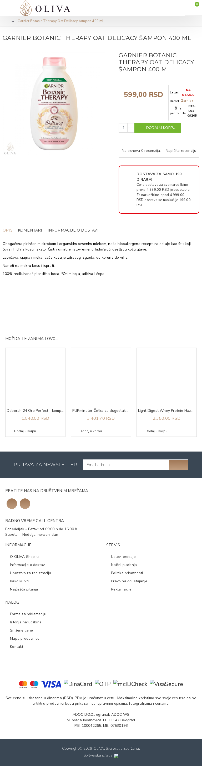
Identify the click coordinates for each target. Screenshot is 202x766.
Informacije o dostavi (73, 230)
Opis (8, 230)
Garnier (186, 100)
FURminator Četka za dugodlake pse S (100, 410)
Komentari (30, 230)
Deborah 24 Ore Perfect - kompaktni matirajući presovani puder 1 (35, 410)
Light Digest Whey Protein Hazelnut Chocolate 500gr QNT (166, 410)
